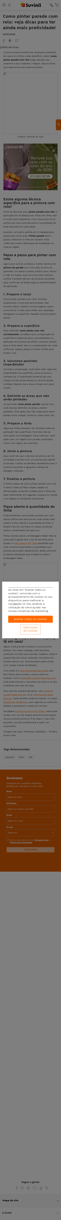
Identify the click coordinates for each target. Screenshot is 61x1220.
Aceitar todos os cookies (30, 619)
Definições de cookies (30, 629)
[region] (30, 610)
